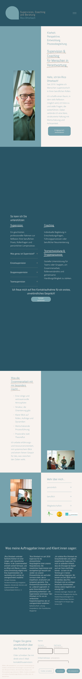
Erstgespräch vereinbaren (59, 131)
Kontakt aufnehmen (41, 299)
